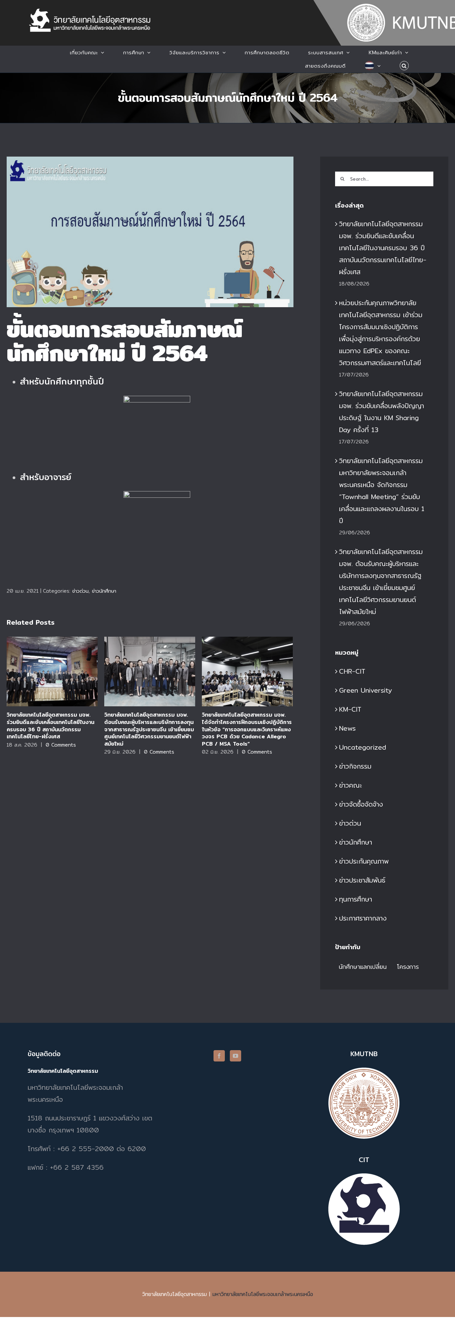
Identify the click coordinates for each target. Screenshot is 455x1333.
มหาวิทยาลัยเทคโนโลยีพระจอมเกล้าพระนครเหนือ (263, 1294)
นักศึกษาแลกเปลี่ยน (363, 967)
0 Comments (61, 745)
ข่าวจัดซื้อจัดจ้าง (361, 804)
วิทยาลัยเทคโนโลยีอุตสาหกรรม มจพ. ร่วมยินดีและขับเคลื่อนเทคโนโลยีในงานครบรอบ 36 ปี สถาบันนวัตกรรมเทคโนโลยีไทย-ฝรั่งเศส (52, 671)
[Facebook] (219, 1055)
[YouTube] (235, 1055)
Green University (365, 690)
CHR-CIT (352, 671)
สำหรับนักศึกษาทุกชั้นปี (62, 381)
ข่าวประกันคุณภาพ (364, 861)
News (347, 728)
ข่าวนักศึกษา (104, 591)
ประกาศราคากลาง (363, 918)
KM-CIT (350, 709)
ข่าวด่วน (80, 591)
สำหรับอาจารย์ (45, 477)
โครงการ (408, 967)
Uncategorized (362, 747)
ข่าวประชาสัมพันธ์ (362, 880)
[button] (404, 65)
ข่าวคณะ (350, 785)
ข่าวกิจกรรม (355, 766)
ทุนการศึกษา (355, 899)
